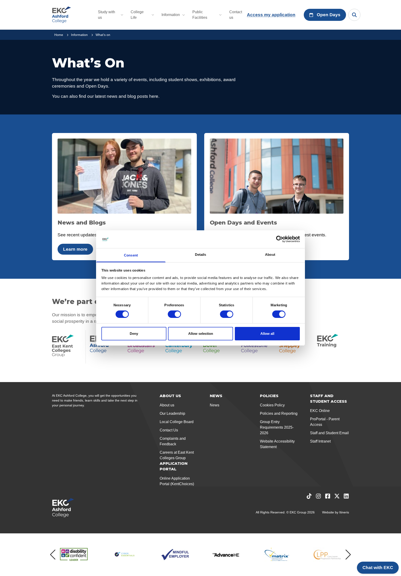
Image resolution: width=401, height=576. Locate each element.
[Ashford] (106, 347)
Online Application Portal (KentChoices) (177, 481)
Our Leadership (172, 413)
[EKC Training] (333, 347)
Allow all (267, 333)
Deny (134, 333)
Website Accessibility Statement (277, 444)
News (214, 405)
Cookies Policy (272, 405)
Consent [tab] (131, 255)
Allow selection (200, 333)
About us (167, 405)
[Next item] (348, 555)
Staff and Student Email (329, 433)
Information (171, 15)
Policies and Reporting (279, 413)
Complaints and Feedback (173, 441)
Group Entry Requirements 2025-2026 (277, 427)
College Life (137, 14)
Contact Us (169, 430)
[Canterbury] (181, 347)
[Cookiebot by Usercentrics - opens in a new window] (279, 239)
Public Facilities (199, 14)
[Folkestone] (257, 347)
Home (58, 35)
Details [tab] (200, 254)
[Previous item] (53, 555)
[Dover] (219, 347)
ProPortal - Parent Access (325, 422)
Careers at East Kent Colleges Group (177, 455)
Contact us (235, 14)
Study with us (106, 14)
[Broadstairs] (143, 347)
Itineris (344, 512)
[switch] (174, 314)
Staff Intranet (320, 441)
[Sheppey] (295, 347)
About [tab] (270, 254)
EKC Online (320, 411)
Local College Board (177, 422)
